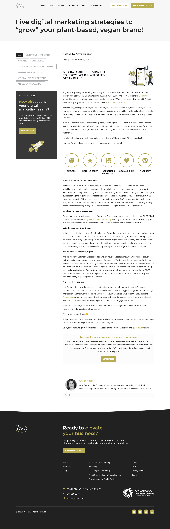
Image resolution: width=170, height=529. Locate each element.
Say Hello (96, 5)
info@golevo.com (75, 498)
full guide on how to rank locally (97, 219)
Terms (135, 475)
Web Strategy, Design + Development (105, 475)
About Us (73, 5)
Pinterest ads (68, 297)
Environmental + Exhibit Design (102, 479)
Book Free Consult (142, 5)
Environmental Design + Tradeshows (36, 66)
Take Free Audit (119, 5)
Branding (22, 61)
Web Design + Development (30, 84)
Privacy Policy (137, 470)
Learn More (108, 359)
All (19, 55)
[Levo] (20, 5)
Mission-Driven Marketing (30, 72)
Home (65, 462)
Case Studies (38, 61)
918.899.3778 (73, 493)
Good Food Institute (116, 102)
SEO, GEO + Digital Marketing (32, 78)
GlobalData (143, 96)
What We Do (47, 5)
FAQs (134, 466)
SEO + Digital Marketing (99, 470)
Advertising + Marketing (38, 55)
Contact (135, 462)
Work (61, 5)
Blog (84, 5)
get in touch (138, 328)
